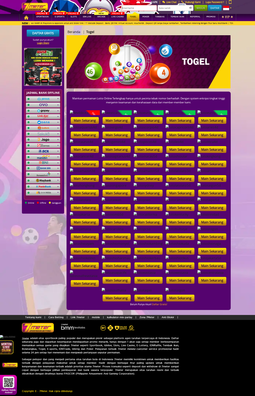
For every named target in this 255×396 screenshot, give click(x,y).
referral (195, 17)
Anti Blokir (168, 317)
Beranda (74, 32)
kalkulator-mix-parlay (119, 317)
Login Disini (43, 42)
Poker (145, 17)
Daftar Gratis (43, 33)
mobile (96, 317)
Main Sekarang (85, 120)
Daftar (214, 8)
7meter (25, 338)
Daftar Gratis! (159, 304)
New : (25, 23)
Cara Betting (56, 317)
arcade (101, 16)
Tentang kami (33, 317)
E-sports (59, 16)
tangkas (160, 17)
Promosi (211, 17)
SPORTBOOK (42, 16)
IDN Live (87, 17)
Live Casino (117, 16)
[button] (227, 8)
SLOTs (72, 16)
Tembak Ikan (177, 17)
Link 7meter (78, 317)
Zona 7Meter (146, 317)
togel (133, 17)
